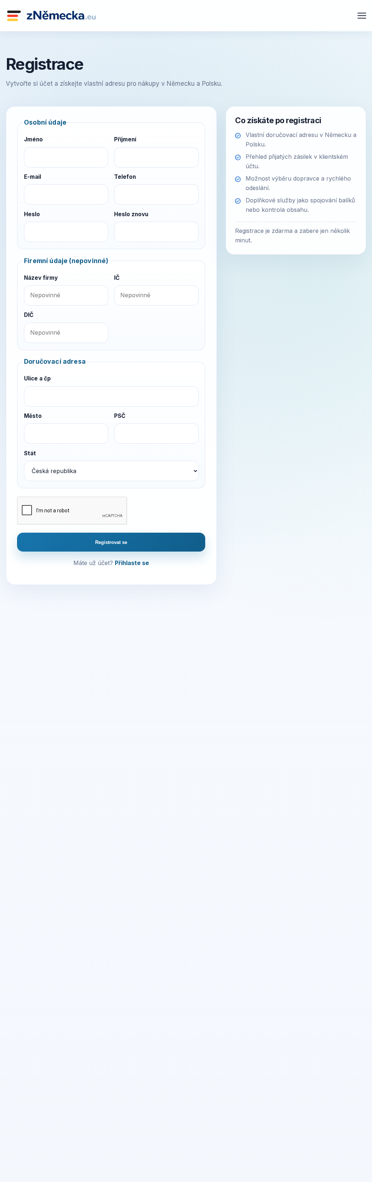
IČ (117, 277)
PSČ (119, 415)
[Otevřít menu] (361, 15)
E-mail (32, 176)
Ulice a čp (37, 378)
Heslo (32, 214)
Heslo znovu (131, 214)
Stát (30, 453)
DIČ (28, 314)
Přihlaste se (132, 562)
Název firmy (41, 277)
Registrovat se (111, 542)
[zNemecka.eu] (51, 16)
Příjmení (125, 139)
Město (33, 415)
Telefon (125, 176)
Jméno (33, 139)
